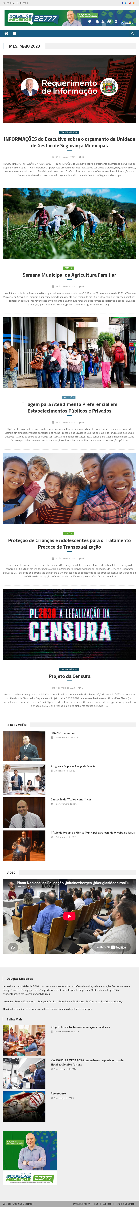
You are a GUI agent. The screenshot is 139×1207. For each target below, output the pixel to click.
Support (106, 1204)
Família (68, 268)
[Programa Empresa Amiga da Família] (24, 779)
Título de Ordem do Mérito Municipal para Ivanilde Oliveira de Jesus (93, 832)
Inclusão (69, 397)
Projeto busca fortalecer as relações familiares (80, 1027)
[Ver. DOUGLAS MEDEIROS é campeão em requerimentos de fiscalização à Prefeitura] (24, 1073)
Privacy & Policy (81, 1204)
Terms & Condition (124, 1204)
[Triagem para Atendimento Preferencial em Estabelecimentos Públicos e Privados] (69, 352)
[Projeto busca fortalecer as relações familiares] (24, 1040)
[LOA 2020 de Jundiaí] (24, 746)
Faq (96, 1204)
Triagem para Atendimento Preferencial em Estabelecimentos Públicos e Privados (69, 407)
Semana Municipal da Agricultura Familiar (69, 275)
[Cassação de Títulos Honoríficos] (24, 812)
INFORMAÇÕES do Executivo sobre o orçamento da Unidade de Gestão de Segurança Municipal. (69, 142)
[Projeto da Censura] (69, 624)
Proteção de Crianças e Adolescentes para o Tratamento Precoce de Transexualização (69, 543)
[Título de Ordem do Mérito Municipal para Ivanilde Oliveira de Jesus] (24, 845)
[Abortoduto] (24, 1106)
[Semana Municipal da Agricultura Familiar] (69, 223)
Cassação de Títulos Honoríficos (71, 799)
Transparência (68, 132)
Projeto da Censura (69, 676)
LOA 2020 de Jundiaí (63, 733)
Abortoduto (58, 1093)
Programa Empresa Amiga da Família (73, 766)
